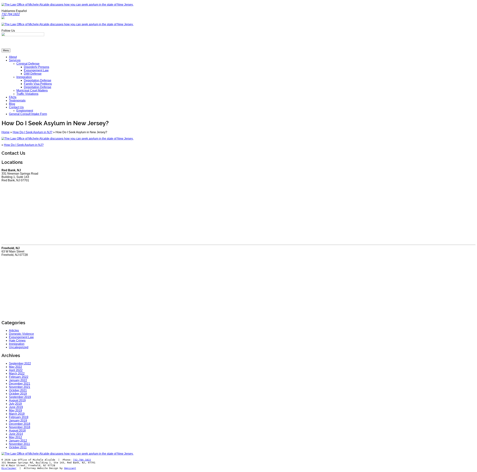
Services (14, 60)
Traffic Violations (27, 93)
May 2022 (15, 366)
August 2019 (17, 400)
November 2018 (19, 427)
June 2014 (16, 433)
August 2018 (17, 430)
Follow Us (8, 30)
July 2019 (15, 403)
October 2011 (18, 447)
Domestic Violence (21, 333)
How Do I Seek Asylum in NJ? (32, 132)
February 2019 (18, 417)
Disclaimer (8, 468)
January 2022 (18, 380)
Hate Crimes (17, 340)
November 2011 (19, 444)
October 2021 (18, 390)
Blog (12, 103)
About (13, 57)
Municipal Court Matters (32, 90)
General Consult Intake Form (28, 114)
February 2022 (18, 376)
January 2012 (18, 440)
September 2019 (20, 397)
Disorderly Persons (36, 67)
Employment (24, 110)
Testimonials (17, 100)
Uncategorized (18, 347)
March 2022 (17, 373)
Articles (14, 330)
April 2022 (16, 370)
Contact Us (16, 107)
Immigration (24, 77)
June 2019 (16, 407)
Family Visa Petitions (38, 83)
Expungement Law (36, 70)
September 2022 (20, 363)
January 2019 (18, 420)
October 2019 (18, 393)
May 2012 (15, 437)
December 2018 (19, 423)
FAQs (12, 97)
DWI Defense (33, 73)
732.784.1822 (82, 459)
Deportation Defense (37, 80)
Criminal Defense (28, 63)
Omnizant (70, 468)
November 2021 (19, 387)
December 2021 (19, 383)
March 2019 (17, 413)
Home (5, 132)
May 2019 (15, 410)
